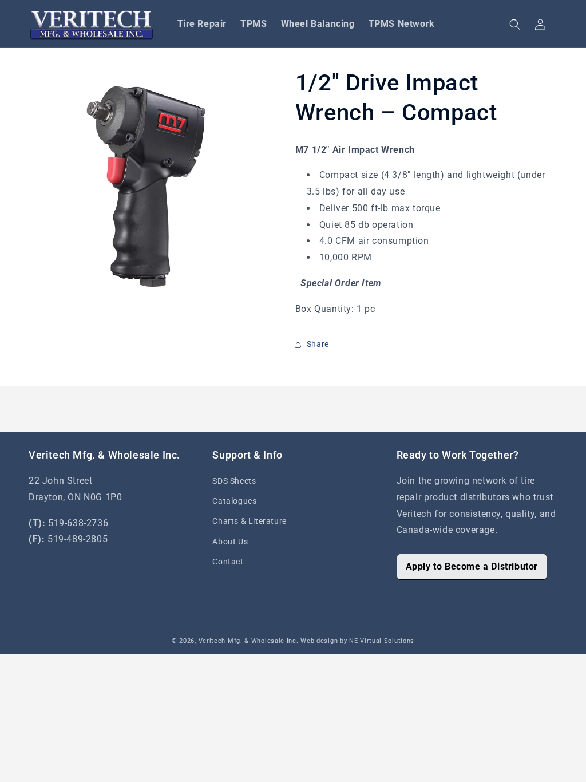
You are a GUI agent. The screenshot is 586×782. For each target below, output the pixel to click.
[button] (515, 24)
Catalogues (234, 500)
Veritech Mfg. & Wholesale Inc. (249, 641)
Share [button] (318, 344)
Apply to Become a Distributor (472, 566)
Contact (227, 561)
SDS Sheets (234, 480)
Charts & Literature (249, 521)
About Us (230, 541)
